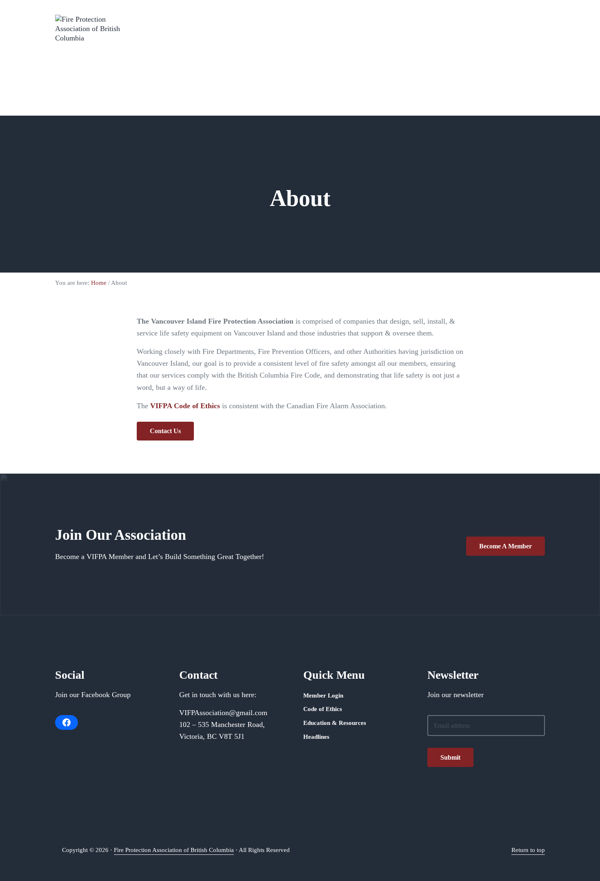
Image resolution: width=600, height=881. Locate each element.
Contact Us (165, 430)
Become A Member (505, 546)
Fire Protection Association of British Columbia (174, 850)
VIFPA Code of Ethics (185, 406)
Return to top (528, 850)
